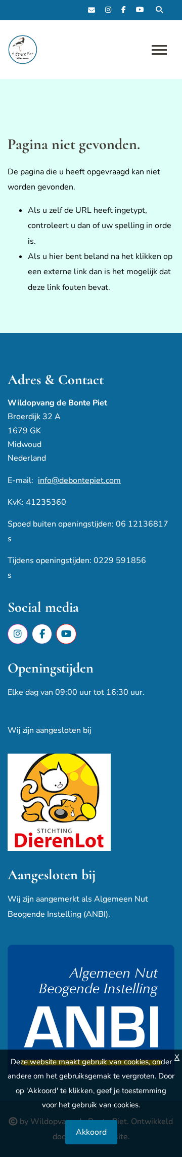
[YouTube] (140, 10)
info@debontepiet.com (79, 480)
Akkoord (91, 1132)
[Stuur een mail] (91, 10)
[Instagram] (108, 10)
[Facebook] (123, 10)
